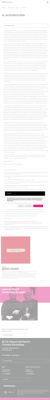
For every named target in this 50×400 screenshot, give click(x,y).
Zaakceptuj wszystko (38, 205)
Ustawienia (21, 205)
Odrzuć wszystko (28, 205)
